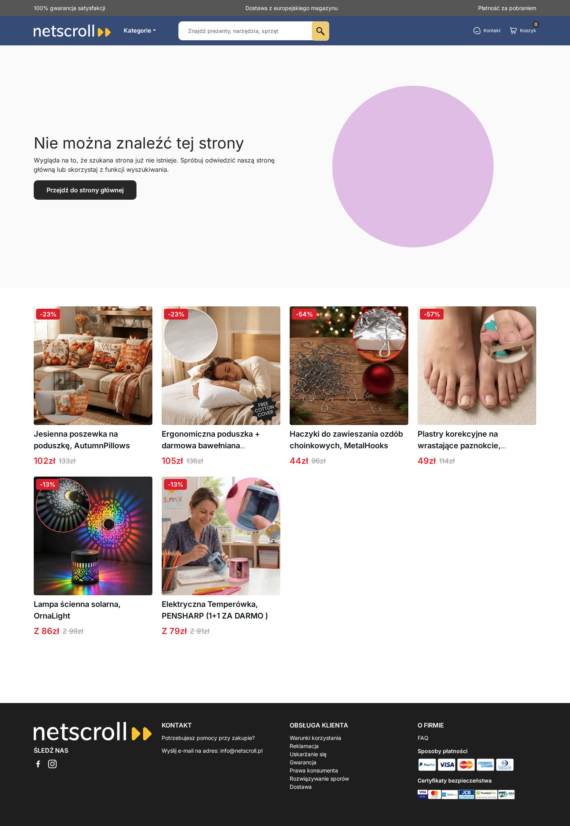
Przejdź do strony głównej (85, 190)
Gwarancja (303, 762)
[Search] (320, 31)
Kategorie (137, 30)
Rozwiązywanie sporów (319, 778)
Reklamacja (304, 746)
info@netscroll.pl (241, 750)
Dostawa (301, 786)
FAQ (423, 737)
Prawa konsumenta (314, 770)
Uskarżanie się (308, 754)
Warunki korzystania (315, 737)
